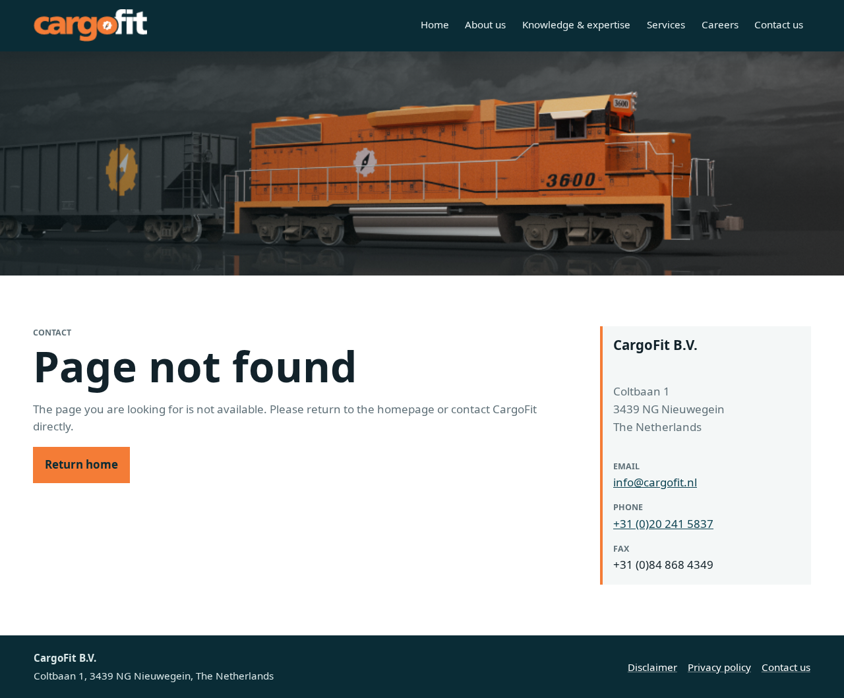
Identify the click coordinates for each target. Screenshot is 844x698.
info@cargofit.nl (655, 482)
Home (435, 24)
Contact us (778, 24)
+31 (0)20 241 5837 (663, 523)
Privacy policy (719, 667)
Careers (720, 24)
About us (485, 24)
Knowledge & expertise (576, 24)
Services (666, 24)
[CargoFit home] (90, 25)
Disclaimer (652, 667)
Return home (81, 464)
